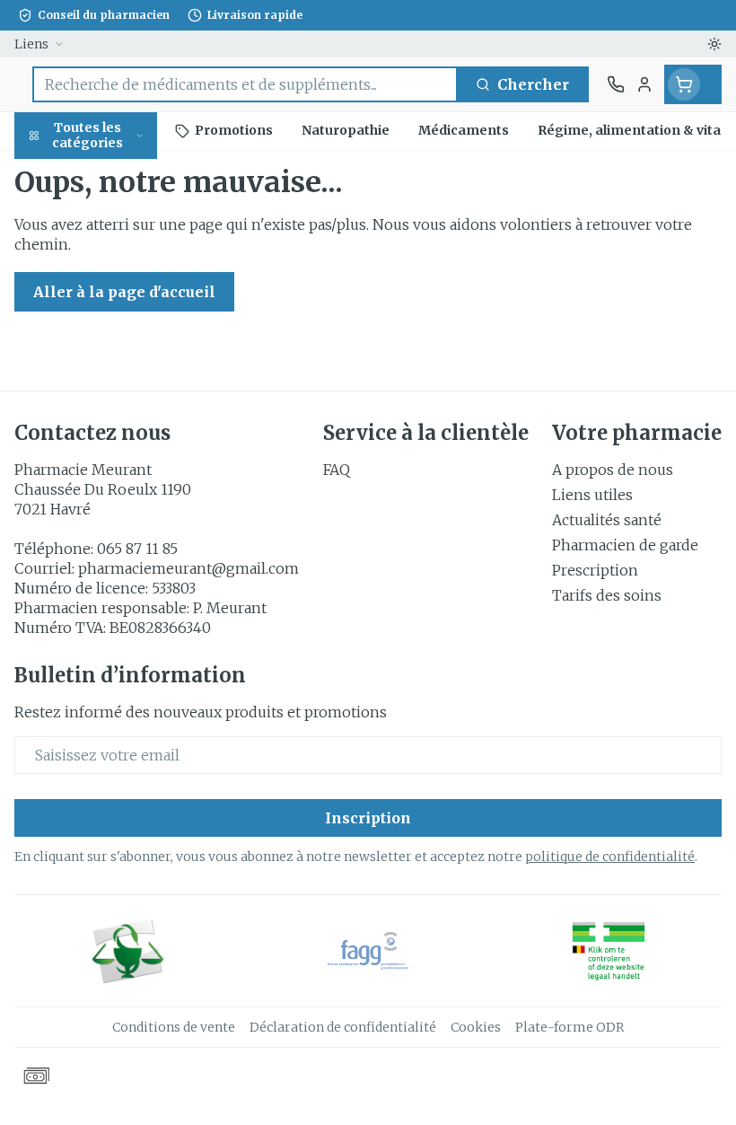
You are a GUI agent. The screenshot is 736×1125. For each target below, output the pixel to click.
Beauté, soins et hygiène (114, 222)
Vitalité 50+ (114, 403)
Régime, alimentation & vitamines (114, 288)
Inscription (368, 818)
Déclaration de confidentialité (343, 1027)
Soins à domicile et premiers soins (114, 496)
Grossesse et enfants (114, 355)
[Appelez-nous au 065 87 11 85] (616, 84)
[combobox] (245, 84)
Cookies (476, 1027)
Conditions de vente (173, 1027)
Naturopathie (114, 445)
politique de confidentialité (610, 856)
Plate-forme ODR (569, 1027)
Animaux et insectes (114, 553)
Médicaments (114, 602)
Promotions (58, 173)
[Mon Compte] (644, 84)
